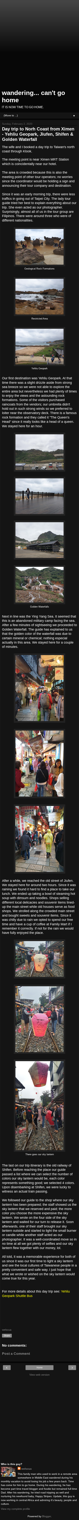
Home (40, 1367)
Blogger (46, 1516)
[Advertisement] (39, 45)
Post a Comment (16, 1354)
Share (7, 1335)
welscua (26, 1468)
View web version (39, 1374)
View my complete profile (15, 1508)
